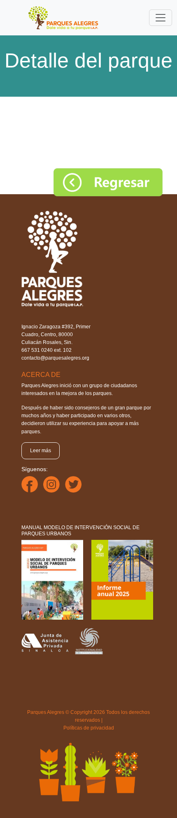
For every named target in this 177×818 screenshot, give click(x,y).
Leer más (40, 450)
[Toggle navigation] (160, 17)
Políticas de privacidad (88, 728)
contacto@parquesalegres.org (55, 358)
